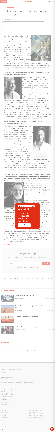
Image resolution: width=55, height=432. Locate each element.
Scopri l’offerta (23, 225)
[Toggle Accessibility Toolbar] (52, 429)
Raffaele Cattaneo (20, 329)
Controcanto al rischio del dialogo (25, 327)
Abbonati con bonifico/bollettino (37, 415)
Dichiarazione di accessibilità (36, 410)
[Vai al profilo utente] (50, 1)
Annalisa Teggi (19, 298)
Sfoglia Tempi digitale (34, 412)
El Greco (24, 278)
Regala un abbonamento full (35, 417)
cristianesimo (16, 278)
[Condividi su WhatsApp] (2, 26)
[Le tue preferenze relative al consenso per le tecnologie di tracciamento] (2, 429)
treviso (4, 281)
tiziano (50, 278)
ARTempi (10, 8)
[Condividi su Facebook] (2, 19)
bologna (4, 278)
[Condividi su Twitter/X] (2, 22)
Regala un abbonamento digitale (37, 419)
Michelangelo (31, 278)
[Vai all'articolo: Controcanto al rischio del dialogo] (7, 330)
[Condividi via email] (2, 29)
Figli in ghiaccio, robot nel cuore (25, 295)
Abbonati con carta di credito (36, 413)
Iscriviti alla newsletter (7, 413)
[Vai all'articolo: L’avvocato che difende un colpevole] (7, 319)
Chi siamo (3, 410)
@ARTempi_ (7, 244)
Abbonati (3, 1)
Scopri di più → (49, 336)
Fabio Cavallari (19, 319)
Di (8, 19)
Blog (11, 5)
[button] (2, 32)
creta (9, 278)
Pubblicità (3, 415)
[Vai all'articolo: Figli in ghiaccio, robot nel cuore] (7, 298)
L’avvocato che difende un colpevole (26, 316)
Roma (37, 278)
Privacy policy (4, 417)
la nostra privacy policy (33, 267)
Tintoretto (43, 278)
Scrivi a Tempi (4, 412)
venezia (10, 281)
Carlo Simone (18, 310)
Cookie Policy (4, 419)
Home (8, 5)
